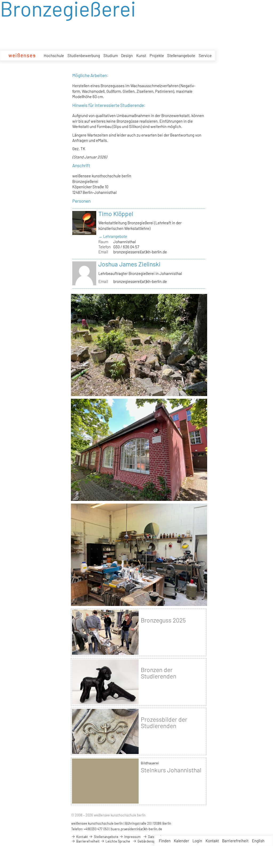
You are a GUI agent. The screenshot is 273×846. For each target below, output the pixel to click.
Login (197, 840)
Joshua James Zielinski (129, 264)
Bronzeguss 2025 (163, 620)
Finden (165, 840)
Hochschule (54, 55)
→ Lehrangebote (112, 236)
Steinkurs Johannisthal (171, 770)
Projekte (157, 55)
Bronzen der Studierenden (158, 673)
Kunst (141, 55)
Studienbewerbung (83, 55)
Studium (110, 55)
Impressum (131, 837)
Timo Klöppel (115, 213)
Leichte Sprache (117, 841)
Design (127, 55)
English (258, 840)
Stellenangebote (181, 55)
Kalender (181, 840)
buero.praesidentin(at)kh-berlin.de (136, 829)
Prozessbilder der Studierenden (164, 722)
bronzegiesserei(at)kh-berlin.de (140, 251)
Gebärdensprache (150, 841)
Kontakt (212, 840)
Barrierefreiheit (235, 840)
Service (205, 55)
